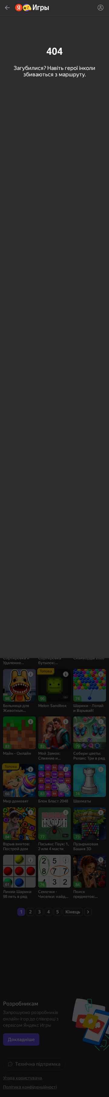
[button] (54, 548)
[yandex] (32, 7)
